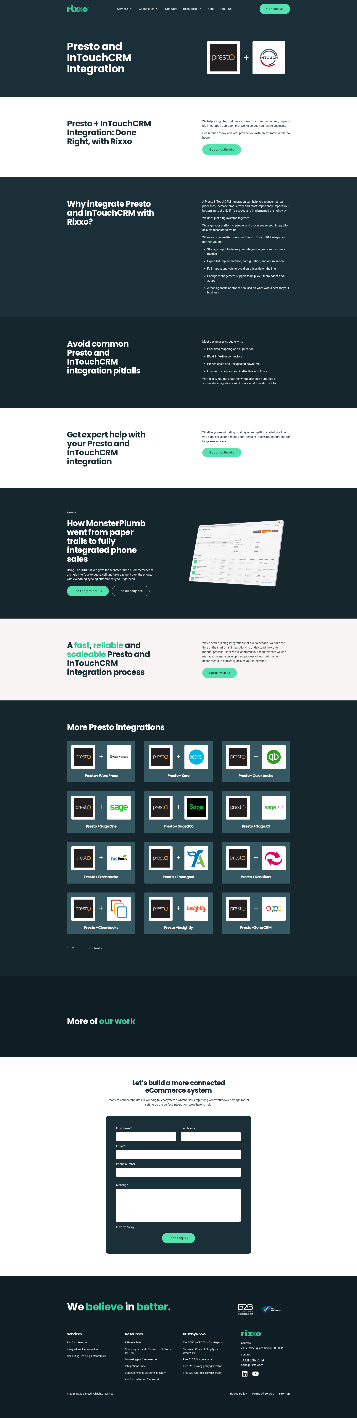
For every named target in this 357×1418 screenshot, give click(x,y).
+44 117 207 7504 (252, 1360)
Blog (211, 9)
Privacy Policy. (125, 1227)
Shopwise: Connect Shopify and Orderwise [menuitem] (201, 1350)
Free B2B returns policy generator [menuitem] (202, 1372)
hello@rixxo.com (252, 1365)
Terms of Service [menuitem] (263, 1393)
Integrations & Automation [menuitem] (82, 1349)
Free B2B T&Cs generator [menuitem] (197, 1359)
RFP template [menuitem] (133, 1342)
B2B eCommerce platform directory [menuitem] (145, 1372)
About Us (225, 9)
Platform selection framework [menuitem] (142, 1379)
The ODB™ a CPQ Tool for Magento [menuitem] (203, 1342)
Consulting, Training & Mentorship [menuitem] (86, 1355)
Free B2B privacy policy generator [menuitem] (202, 1365)
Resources (190, 9)
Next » (98, 948)
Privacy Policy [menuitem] (238, 1393)
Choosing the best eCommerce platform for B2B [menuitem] (148, 1350)
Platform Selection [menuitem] (77, 1342)
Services (122, 9)
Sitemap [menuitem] (284, 1393)
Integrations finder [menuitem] (136, 1365)
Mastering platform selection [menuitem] (141, 1359)
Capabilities (146, 9)
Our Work (171, 9)
